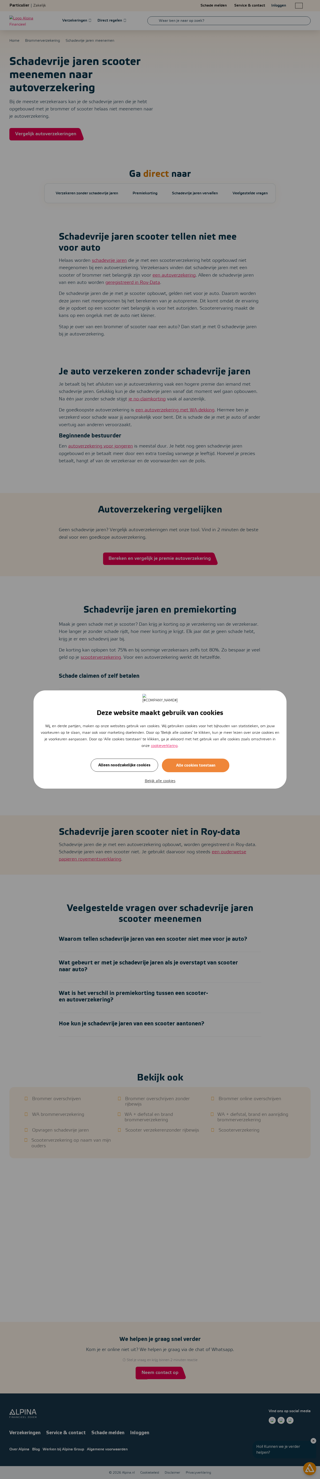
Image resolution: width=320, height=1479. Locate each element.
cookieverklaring (164, 746)
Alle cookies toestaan (195, 765)
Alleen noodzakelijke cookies (124, 765)
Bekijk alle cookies (160, 781)
